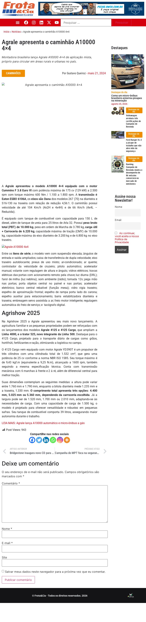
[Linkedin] (41, 22)
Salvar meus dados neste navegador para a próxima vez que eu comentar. (55, 571)
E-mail (7, 543)
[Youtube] (57, 22)
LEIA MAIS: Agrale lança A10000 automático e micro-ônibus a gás (43, 423)
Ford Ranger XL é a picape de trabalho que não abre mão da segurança (134, 145)
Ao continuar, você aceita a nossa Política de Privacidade (127, 238)
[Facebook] (26, 22)
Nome (7, 528)
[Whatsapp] (53, 440)
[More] (67, 440)
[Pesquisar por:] (86, 22)
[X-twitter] (49, 22)
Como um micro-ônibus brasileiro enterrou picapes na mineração (126, 98)
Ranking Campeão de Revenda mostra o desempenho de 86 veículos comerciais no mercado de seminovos (134, 174)
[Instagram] (34, 22)
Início (6, 31)
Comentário (11, 483)
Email (118, 219)
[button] (17, 22)
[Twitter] (39, 440)
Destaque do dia (119, 92)
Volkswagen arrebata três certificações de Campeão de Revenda (133, 121)
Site (4, 557)
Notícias (16, 31)
